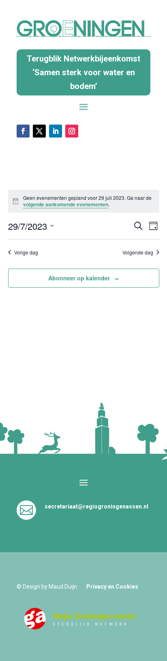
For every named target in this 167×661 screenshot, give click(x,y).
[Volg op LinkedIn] (55, 131)
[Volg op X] (39, 131)
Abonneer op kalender (79, 278)
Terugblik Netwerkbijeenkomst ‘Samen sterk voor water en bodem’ (83, 72)
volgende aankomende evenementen (65, 204)
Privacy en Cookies (112, 586)
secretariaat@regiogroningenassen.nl (96, 506)
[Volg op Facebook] (23, 131)
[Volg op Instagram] (71, 131)
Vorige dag (26, 252)
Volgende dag (137, 252)
